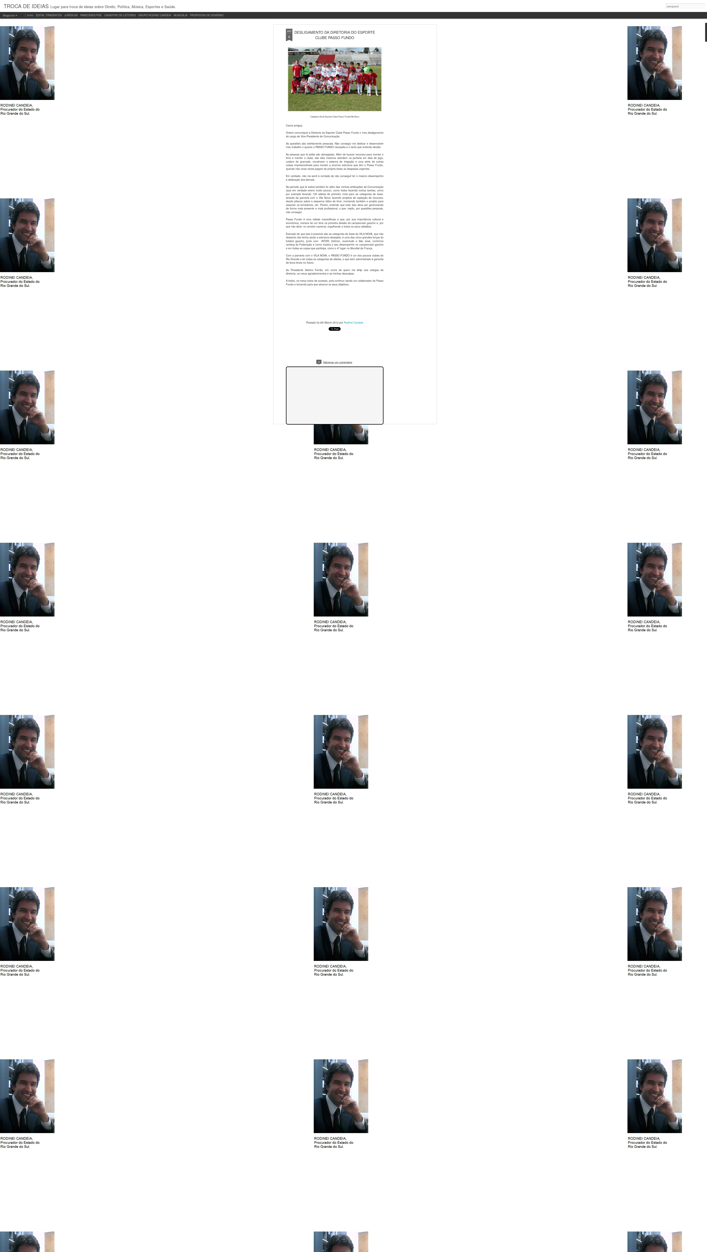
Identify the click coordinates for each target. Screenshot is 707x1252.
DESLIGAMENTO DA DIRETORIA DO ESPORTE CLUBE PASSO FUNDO (334, 34)
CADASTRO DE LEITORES (120, 15)
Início (30, 15)
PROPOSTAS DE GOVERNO (207, 15)
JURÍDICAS (71, 15)
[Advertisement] (403, 87)
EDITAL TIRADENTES (49, 15)
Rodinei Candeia (353, 322)
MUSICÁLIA (180, 15)
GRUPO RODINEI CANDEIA (154, 15)
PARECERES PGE (91, 15)
